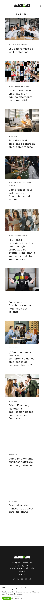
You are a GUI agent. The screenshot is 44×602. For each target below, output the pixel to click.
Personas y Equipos (14, 298)
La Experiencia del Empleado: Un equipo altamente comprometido (20, 95)
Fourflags (24, 44)
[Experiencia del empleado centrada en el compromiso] (22, 120)
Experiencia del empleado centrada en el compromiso (21, 143)
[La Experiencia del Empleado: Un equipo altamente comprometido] (22, 71)
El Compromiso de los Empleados (20, 50)
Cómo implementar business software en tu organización (21, 462)
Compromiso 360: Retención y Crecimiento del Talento (20, 194)
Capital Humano (15, 44)
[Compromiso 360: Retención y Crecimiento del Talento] (22, 167)
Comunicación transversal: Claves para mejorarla (21, 508)
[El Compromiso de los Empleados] (22, 29)
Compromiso (13, 182)
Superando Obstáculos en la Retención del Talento (19, 307)
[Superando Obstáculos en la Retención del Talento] (22, 279)
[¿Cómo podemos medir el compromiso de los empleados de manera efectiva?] (22, 332)
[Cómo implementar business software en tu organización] (22, 438)
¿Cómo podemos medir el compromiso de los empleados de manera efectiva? (21, 359)
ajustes (19, 594)
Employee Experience (16, 86)
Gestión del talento (23, 295)
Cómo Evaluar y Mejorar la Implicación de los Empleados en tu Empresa (20, 412)
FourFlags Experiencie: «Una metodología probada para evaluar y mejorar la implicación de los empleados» (21, 249)
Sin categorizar (22, 235)
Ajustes (17, 598)
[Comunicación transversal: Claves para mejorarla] (22, 485)
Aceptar (6, 598)
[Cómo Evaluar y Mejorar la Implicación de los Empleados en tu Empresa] (22, 385)
